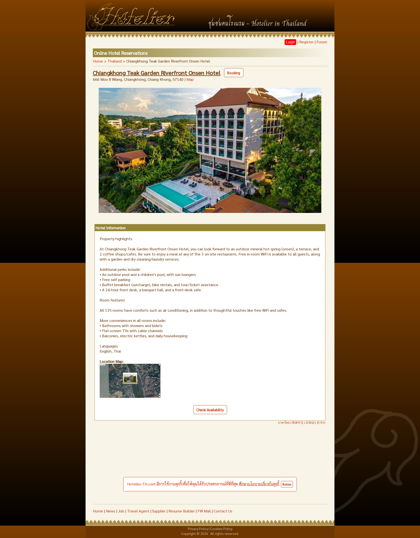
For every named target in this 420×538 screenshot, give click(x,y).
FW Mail (204, 510)
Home (98, 61)
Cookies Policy (221, 528)
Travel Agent (138, 510)
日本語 (310, 422)
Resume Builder (181, 510)
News (110, 510)
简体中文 (298, 422)
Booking (233, 72)
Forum (321, 41)
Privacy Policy (198, 528)
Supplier (159, 510)
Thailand (114, 61)
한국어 (321, 422)
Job (121, 510)
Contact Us (223, 510)
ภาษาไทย (284, 422)
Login (290, 41)
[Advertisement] (210, 467)
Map (190, 79)
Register (306, 41)
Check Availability (210, 409)
